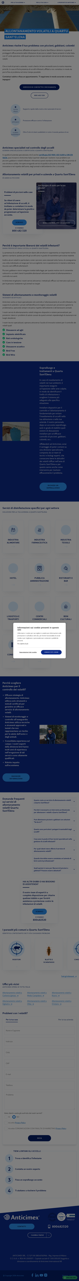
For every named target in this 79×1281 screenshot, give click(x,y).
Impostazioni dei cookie (28, 652)
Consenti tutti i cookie (51, 652)
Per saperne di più (22, 643)
